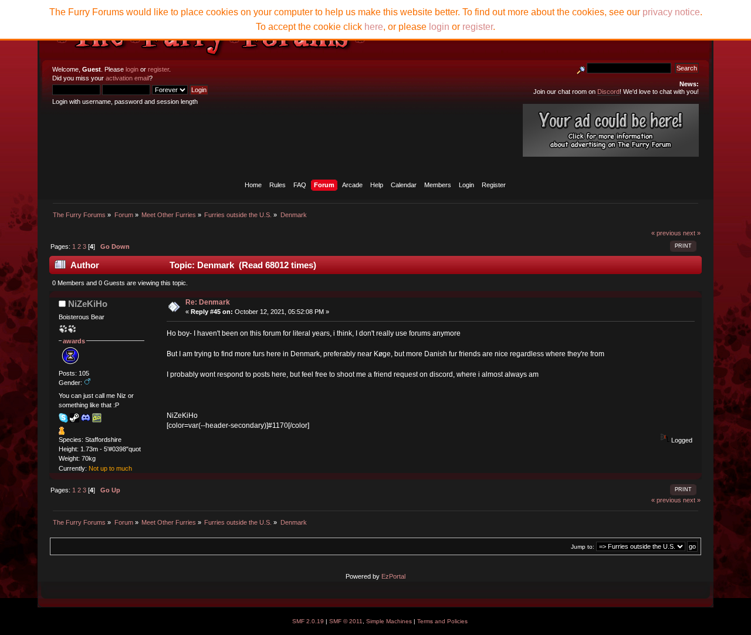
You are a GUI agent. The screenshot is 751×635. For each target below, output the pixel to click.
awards (74, 340)
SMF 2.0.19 (308, 621)
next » (692, 233)
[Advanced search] (581, 68)
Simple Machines (389, 621)
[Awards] (62, 432)
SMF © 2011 (346, 621)
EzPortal (393, 576)
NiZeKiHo (87, 304)
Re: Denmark (207, 302)
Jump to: (582, 546)
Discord (608, 91)
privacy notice (671, 12)
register (158, 69)
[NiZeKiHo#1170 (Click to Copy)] (85, 418)
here (373, 27)
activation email (127, 78)
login (132, 69)
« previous (666, 233)
